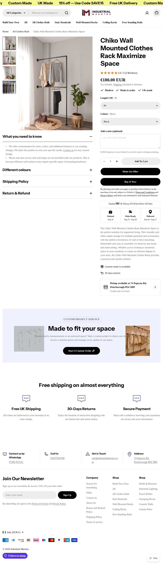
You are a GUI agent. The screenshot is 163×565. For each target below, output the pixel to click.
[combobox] (37, 13)
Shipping (117, 84)
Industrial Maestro (20, 549)
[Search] (66, 13)
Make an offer (130, 171)
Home (6, 31)
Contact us (68, 150)
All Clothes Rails (21, 31)
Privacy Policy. (59, 504)
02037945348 (57, 458)
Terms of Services (40, 504)
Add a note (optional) (111, 131)
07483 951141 (16, 462)
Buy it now (130, 182)
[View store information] (155, 287)
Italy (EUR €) (13, 532)
